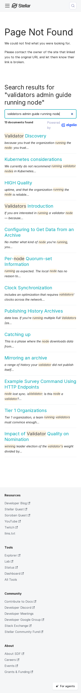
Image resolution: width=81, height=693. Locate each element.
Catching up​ (18, 334)
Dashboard (12, 573)
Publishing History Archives (34, 311)
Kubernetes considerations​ (33, 159)
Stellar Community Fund (22, 632)
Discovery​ (25, 136)
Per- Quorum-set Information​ (28, 261)
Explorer (11, 555)
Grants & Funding (17, 672)
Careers (10, 660)
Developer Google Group (23, 620)
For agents (67, 686)
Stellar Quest (14, 509)
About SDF (13, 654)
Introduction (29, 206)
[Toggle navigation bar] (7, 6)
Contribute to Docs (19, 601)
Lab (7, 561)
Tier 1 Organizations (26, 410)
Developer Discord (18, 607)
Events (10, 666)
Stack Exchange (16, 626)
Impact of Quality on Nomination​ (37, 436)
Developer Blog (16, 503)
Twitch (9, 527)
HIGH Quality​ (18, 182)
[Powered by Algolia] (68, 125)
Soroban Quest (16, 515)
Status (9, 567)
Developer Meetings (19, 613)
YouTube (11, 521)
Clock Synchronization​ (28, 287)
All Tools (11, 579)
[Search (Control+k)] (72, 5)
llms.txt (10, 533)
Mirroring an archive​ (26, 358)
